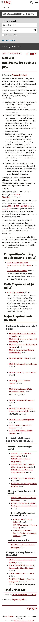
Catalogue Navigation (12, 46)
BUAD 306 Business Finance (19, 358)
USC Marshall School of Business (24, 595)
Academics (6, 7)
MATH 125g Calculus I (15, 292)
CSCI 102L (11, 206)
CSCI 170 (5, 209)
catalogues (9, 616)
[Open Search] (31, 2)
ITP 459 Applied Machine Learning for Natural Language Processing (24, 533)
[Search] (35, 30)
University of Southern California (6, 2)
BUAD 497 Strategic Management (21, 420)
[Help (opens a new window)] (36, 54)
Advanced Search (8, 40)
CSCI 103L (19, 206)
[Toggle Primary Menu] (36, 2)
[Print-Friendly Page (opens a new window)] (33, 54)
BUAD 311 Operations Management (22, 400)
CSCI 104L (27, 206)
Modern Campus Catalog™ (24, 621)
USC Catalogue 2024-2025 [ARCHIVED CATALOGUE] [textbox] (20, 14)
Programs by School (19, 75)
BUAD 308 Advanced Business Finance (23, 364)
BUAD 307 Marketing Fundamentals (22, 372)
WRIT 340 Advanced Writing (17, 271)
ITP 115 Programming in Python (23, 478)
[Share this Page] (30, 54)
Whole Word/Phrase (11, 35)
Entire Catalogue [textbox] (9, 25)
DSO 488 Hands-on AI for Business (21, 573)
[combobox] (19, 14)
